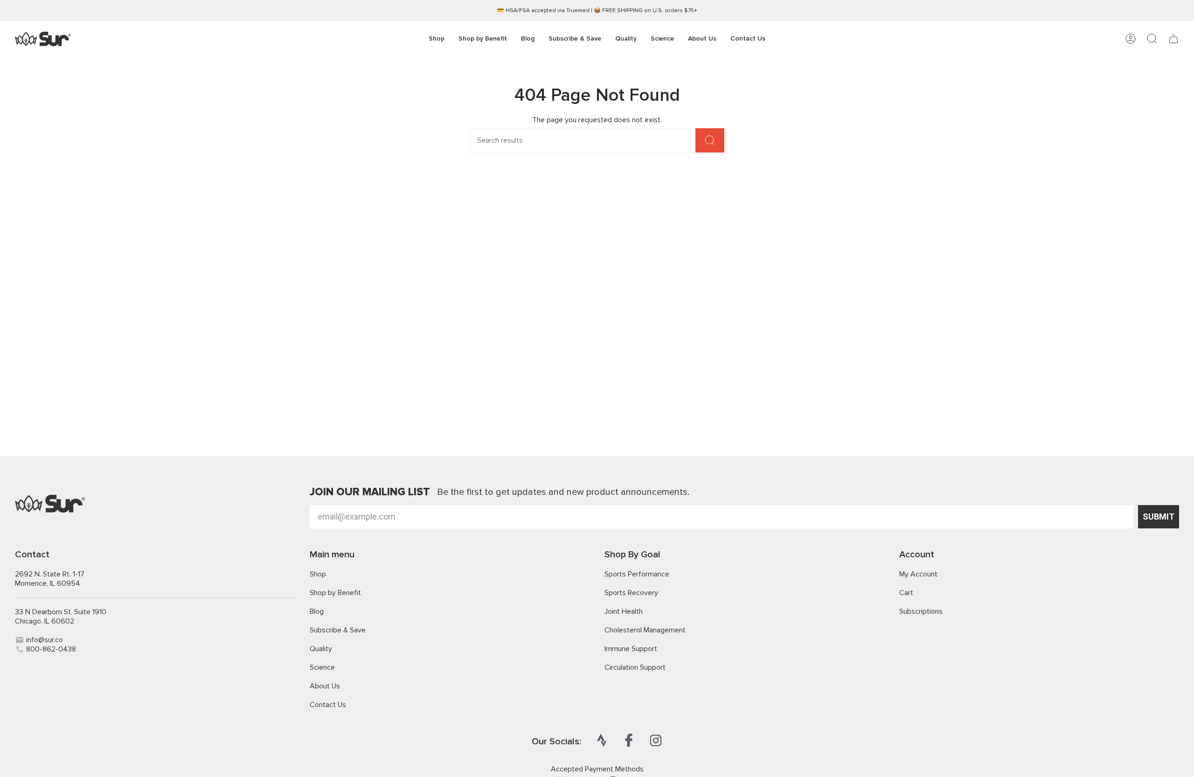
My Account (918, 574)
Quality (321, 648)
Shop (318, 574)
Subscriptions (921, 611)
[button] (482, 39)
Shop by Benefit (335, 592)
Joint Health (623, 611)
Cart (906, 592)
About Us (325, 686)
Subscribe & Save (338, 630)
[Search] (709, 140)
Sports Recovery (631, 592)
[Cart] (1173, 39)
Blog (317, 611)
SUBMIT (1158, 516)
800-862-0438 (51, 649)
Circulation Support (635, 667)
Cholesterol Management (645, 630)
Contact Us (328, 704)
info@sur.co (44, 640)
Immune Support (630, 648)
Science (322, 667)
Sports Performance (636, 574)
